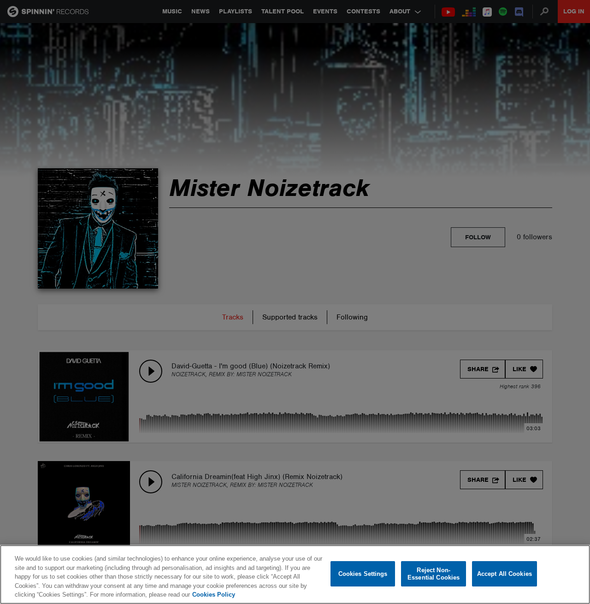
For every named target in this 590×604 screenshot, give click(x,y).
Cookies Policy (213, 594)
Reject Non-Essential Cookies (433, 574)
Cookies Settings (363, 573)
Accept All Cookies (504, 573)
